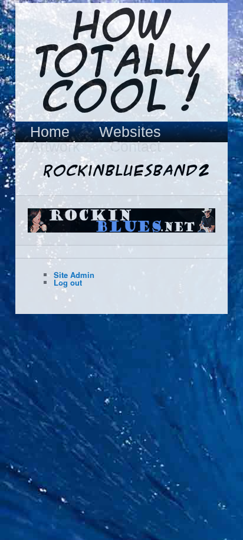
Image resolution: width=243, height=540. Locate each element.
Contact (135, 146)
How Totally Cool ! (121, 63)
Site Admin (74, 274)
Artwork (55, 146)
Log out (68, 282)
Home (50, 132)
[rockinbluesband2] (121, 220)
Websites (130, 132)
